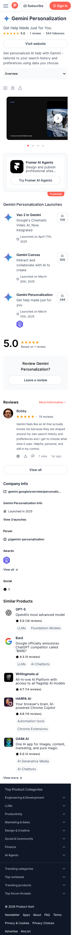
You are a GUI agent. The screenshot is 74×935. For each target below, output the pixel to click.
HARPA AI (23, 699)
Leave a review (35, 380)
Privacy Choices (43, 923)
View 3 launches (14, 519)
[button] (25, 456)
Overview (11, 73)
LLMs (21, 628)
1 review (35, 33)
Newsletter (12, 914)
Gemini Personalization (34, 295)
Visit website (35, 44)
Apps (26, 914)
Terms (57, 914)
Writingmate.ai (27, 674)
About (37, 914)
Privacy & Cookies (17, 923)
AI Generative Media (33, 761)
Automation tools (30, 721)
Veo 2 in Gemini (28, 215)
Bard (19, 638)
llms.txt (26, 931)
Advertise (11, 931)
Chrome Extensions (32, 729)
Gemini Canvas (28, 255)
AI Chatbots (40, 664)
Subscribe (35, 6)
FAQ (47, 914)
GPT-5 (21, 609)
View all (35, 470)
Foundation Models (46, 628)
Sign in (62, 6)
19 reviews (46, 416)
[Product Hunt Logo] (15, 5)
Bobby (21, 411)
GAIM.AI (22, 739)
